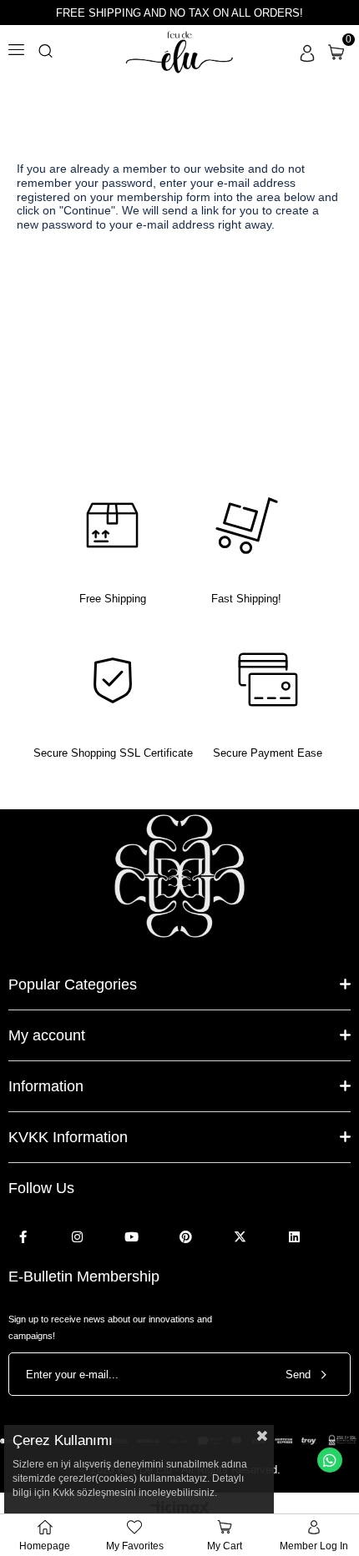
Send (298, 1374)
